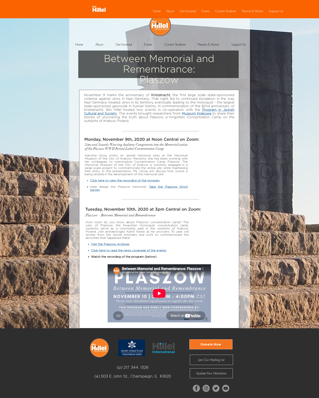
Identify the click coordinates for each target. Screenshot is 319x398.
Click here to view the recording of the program (125, 180)
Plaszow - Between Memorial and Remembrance (121, 215)
